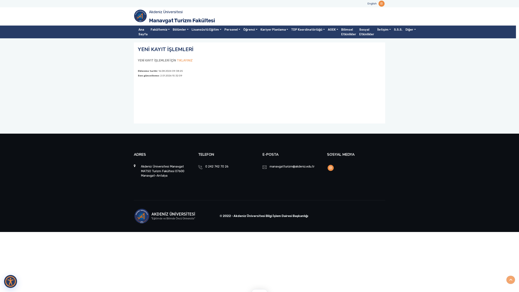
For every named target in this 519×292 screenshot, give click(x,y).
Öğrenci (249, 29)
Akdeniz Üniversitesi (166, 12)
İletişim (382, 29)
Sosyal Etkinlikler (366, 32)
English (372, 3)
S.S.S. (398, 29)
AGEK (332, 29)
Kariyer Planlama (273, 29)
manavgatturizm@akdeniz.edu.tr (292, 166)
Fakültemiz (159, 29)
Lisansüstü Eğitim (205, 29)
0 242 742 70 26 (216, 166)
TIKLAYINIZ (185, 60)
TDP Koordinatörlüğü (306, 29)
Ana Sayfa (143, 32)
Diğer (409, 29)
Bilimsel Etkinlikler (348, 32)
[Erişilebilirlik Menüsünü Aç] (10, 281)
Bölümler (179, 29)
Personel (231, 29)
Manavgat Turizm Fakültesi (182, 20)
